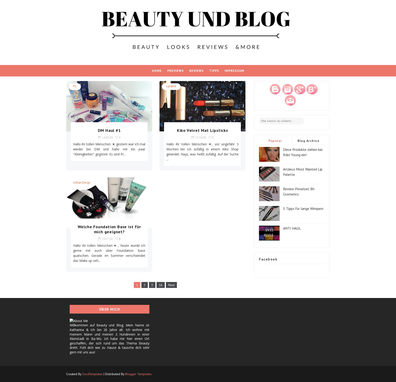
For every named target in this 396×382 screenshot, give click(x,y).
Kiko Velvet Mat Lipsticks (202, 130)
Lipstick (171, 86)
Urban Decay (81, 182)
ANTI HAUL (292, 228)
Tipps (214, 71)
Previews (175, 71)
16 (160, 285)
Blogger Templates (138, 374)
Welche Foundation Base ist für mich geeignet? (109, 229)
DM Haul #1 (109, 130)
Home (157, 71)
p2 (74, 86)
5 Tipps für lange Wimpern (303, 208)
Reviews (196, 71)
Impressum (234, 71)
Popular (275, 141)
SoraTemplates (92, 374)
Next (171, 285)
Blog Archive (308, 141)
